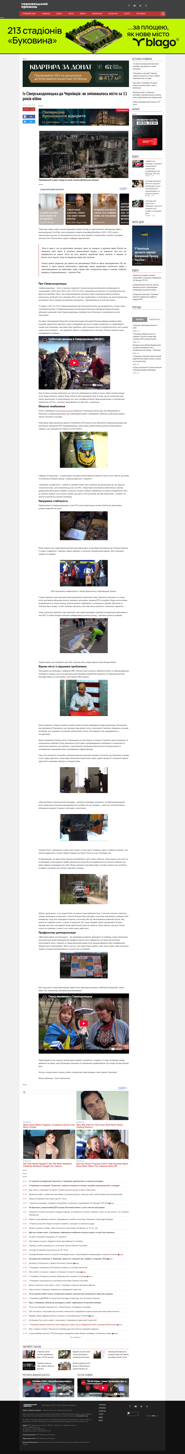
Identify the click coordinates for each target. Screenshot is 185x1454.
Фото (71, 14)
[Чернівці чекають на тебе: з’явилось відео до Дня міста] (29, 1366)
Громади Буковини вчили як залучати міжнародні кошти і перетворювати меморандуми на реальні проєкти (146, 287)
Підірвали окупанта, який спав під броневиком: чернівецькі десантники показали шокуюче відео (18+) (81, 1357)
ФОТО (101, 1421)
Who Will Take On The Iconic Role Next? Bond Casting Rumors (99, 1126)
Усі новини (75, 1337)
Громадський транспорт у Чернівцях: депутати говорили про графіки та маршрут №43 (146, 296)
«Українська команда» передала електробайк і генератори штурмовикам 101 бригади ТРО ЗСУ (147, 277)
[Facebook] (129, 5)
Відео (59, 14)
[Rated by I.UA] (133, 1415)
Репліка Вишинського (36, 1375)
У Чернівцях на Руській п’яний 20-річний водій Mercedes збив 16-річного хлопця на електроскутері (147, 358)
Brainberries (27, 1122)
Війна (83, 14)
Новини (46, 14)
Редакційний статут (29, 1439)
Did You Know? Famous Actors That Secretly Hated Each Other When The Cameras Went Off (102, 1165)
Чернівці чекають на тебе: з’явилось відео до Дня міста (45, 1366)
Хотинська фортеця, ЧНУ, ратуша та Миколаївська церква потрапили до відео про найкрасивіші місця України (81, 1368)
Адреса (25, 1425)
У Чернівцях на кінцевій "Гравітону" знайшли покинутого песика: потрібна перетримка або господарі (146, 75)
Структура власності (29, 1435)
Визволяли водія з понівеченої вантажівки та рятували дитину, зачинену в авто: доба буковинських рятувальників (147, 95)
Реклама (141, 14)
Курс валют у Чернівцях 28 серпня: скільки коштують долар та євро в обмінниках (145, 85)
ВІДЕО (101, 1418)
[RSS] (146, 5)
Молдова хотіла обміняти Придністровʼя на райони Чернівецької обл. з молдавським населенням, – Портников (147, 347)
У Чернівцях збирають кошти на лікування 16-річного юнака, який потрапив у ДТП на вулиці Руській (144, 336)
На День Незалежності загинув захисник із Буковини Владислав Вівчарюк (147, 368)
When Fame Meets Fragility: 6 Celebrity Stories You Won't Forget (49, 1126)
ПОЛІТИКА (102, 1405)
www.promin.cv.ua (82, 1416)
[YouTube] (134, 5)
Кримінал (97, 14)
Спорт (127, 14)
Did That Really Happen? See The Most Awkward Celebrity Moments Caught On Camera (47, 1165)
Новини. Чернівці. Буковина (32, 1410)
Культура (113, 14)
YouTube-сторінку (65, 411)
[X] (140, 5)
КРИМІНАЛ (102, 1408)
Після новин (85, 1375)
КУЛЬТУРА (102, 1411)
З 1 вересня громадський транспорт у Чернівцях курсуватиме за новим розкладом (146, 66)
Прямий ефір (29, 14)
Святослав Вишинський (30, 1442)
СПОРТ (101, 1414)
